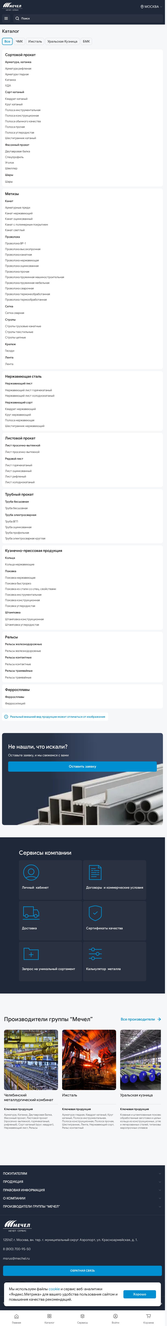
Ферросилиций (15, 703)
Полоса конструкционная (22, 115)
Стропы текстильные (19, 332)
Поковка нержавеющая (20, 577)
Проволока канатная (18, 254)
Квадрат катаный (16, 99)
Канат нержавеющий (19, 213)
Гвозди (9, 351)
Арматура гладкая (17, 74)
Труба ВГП (11, 521)
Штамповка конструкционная (24, 619)
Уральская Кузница (62, 41)
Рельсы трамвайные (18, 677)
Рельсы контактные (18, 664)
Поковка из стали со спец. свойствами (30, 589)
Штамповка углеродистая (22, 625)
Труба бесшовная (16, 508)
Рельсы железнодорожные (23, 651)
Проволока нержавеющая (22, 260)
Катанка (10, 80)
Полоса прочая (15, 127)
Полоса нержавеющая (19, 420)
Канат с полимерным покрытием (26, 224)
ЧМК (19, 41)
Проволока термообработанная (26, 299)
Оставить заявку (82, 766)
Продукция (13, 1182)
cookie (54, 1289)
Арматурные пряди (17, 207)
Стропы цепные (15, 337)
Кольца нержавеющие (19, 564)
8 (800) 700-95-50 (17, 1249)
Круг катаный (14, 104)
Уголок (9, 162)
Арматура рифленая (18, 68)
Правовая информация (24, 1190)
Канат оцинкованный (19, 219)
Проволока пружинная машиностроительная (34, 277)
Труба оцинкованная (18, 527)
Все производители (138, 1019)
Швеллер (11, 168)
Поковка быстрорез (18, 583)
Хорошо (139, 1294)
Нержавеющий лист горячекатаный (28, 390)
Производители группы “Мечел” (31, 1207)
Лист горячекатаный (18, 465)
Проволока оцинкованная (22, 266)
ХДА (8, 85)
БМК (86, 41)
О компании (14, 1198)
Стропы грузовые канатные (23, 326)
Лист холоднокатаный (20, 482)
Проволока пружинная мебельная (27, 283)
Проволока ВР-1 (15, 243)
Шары (9, 181)
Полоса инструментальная (23, 110)
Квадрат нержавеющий (20, 409)
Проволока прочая (17, 271)
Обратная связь (82, 1270)
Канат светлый (15, 230)
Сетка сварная (14, 313)
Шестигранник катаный (20, 138)
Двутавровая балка (17, 151)
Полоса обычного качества (23, 121)
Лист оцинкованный (18, 471)
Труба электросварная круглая (25, 538)
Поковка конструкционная (22, 600)
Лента (9, 364)
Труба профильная (17, 532)
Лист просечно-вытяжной (22, 452)
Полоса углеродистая (19, 132)
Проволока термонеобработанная (27, 294)
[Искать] (17, 18)
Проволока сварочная (19, 288)
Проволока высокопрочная (23, 249)
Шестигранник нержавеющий (24, 426)
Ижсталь (35, 41)
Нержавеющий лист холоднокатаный (29, 395)
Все (7, 41)
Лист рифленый (15, 476)
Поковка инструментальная (23, 594)
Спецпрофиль (14, 157)
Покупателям (15, 1174)
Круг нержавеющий (18, 415)
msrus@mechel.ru (16, 1258)
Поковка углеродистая (20, 606)
